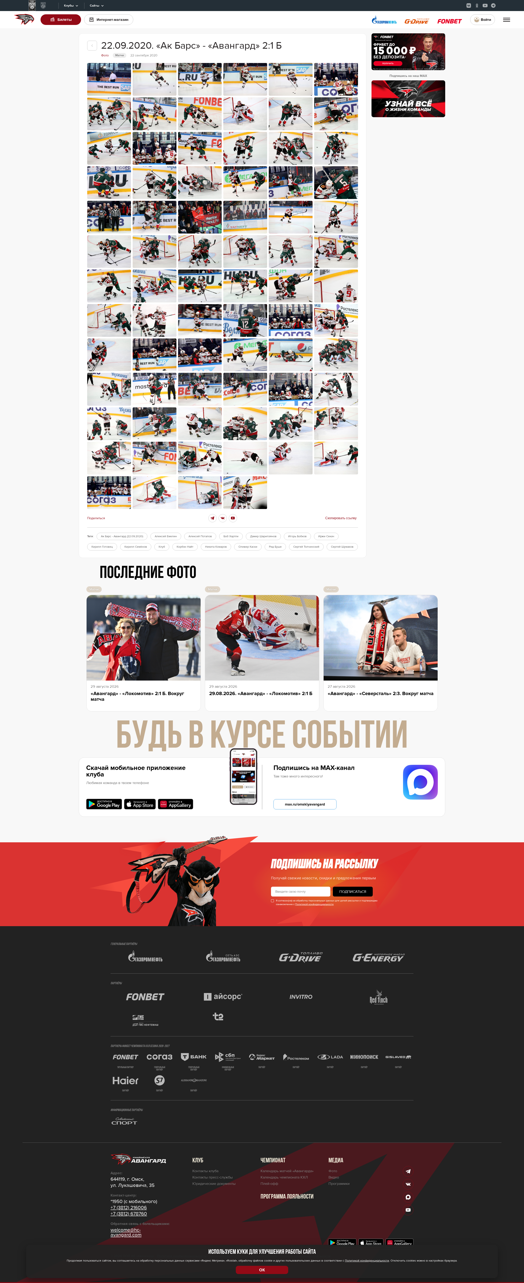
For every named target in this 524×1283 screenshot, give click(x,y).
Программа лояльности (287, 1197)
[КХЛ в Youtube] (485, 5)
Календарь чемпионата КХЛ (284, 1177)
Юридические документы (214, 1183)
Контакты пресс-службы (212, 1177)
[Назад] (92, 46)
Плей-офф (269, 1183)
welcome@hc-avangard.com (126, 1232)
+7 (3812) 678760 (129, 1213)
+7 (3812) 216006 (129, 1207)
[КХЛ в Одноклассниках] (477, 5)
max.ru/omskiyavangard (305, 804)
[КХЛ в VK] (469, 5)
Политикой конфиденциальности (314, 904)
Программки (339, 1183)
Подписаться (352, 891)
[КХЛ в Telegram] (493, 5)
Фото (333, 1171)
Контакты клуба (205, 1171)
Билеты (65, 20)
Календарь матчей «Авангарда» (287, 1171)
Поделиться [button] (96, 518)
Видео (334, 1177)
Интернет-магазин (112, 19)
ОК (262, 1270)
